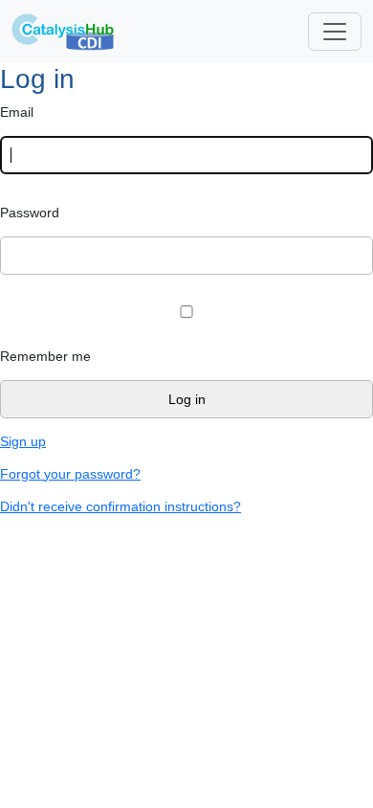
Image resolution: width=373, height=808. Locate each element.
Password (29, 212)
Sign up (23, 441)
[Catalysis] (63, 32)
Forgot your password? (70, 474)
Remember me (45, 356)
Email (16, 112)
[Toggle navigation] (335, 31)
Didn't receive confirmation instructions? (120, 506)
